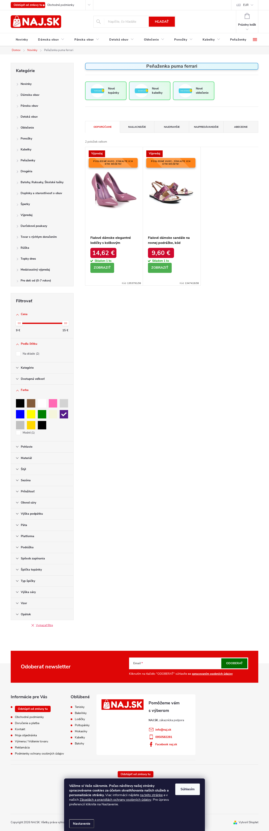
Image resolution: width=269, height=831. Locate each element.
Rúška (25, 248)
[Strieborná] (20, 425)
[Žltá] (31, 414)
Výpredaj (27, 215)
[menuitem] (22, 39)
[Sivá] (64, 403)
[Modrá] (20, 414)
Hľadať (162, 21)
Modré (28, 433)
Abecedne (241, 127)
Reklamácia (22, 747)
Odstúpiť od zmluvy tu (28, 5)
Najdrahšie (172, 127)
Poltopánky (82, 725)
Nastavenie (81, 823)
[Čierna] (20, 403)
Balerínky (81, 713)
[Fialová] (64, 414)
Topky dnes (28, 259)
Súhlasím (188, 789)
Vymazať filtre (44, 625)
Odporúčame (103, 127)
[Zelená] (42, 414)
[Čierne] (42, 425)
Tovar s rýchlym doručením (39, 237)
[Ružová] (53, 403)
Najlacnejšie (137, 127)
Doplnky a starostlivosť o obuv (41, 193)
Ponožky (26, 139)
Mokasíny (81, 731)
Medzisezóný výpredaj (35, 270)
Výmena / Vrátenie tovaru (31, 741)
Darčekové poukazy (34, 226)
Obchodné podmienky (60, 5)
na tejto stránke (151, 795)
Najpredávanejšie (206, 127)
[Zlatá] (31, 425)
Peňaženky (28, 160)
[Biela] (42, 403)
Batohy (79, 743)
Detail (102, 268)
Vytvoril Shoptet (248, 822)
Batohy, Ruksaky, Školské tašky (42, 182)
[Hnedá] (31, 403)
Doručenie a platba (27, 723)
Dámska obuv (30, 95)
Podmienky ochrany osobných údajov (39, 754)
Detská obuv (29, 117)
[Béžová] (53, 414)
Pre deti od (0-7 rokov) (36, 281)
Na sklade (30, 354)
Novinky (26, 84)
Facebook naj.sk (166, 744)
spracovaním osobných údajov (212, 674)
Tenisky (79, 707)
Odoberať (234, 663)
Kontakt (20, 729)
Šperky (25, 204)
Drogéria (26, 171)
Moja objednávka (26, 735)
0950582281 (163, 737)
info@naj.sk (163, 730)
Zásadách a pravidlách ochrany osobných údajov (115, 799)
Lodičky (80, 719)
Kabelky (26, 149)
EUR (246, 5)
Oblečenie (27, 128)
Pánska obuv (29, 106)
